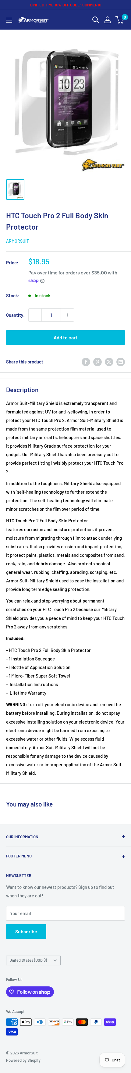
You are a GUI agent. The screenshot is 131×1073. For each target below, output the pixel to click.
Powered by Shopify (23, 1060)
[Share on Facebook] (86, 361)
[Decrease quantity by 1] (35, 315)
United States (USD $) (28, 960)
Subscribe (26, 931)
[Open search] (95, 19)
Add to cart (65, 337)
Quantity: (15, 315)
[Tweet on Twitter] (109, 361)
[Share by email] (120, 361)
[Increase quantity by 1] (67, 315)
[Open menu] (9, 20)
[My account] (107, 19)
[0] (120, 19)
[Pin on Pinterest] (97, 361)
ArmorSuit (17, 241)
